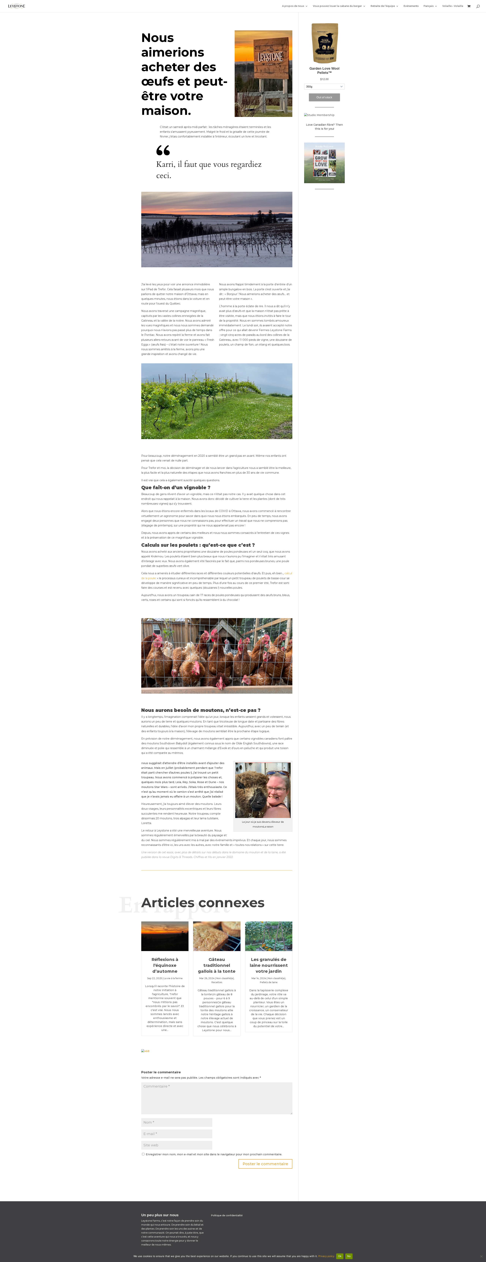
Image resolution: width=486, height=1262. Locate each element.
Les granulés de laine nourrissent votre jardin (269, 965)
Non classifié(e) (225, 978)
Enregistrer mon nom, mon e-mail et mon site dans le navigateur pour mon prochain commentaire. (214, 1154)
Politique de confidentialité (227, 1215)
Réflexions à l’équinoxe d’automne (164, 965)
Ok (340, 1256)
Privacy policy (326, 1256)
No (349, 1256)
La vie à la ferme (173, 978)
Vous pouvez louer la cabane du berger (337, 6)
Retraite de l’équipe (383, 6)
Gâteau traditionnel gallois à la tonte (216, 965)
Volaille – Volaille (452, 6)
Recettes (216, 982)
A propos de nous (293, 6)
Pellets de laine (269, 982)
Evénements (411, 6)
